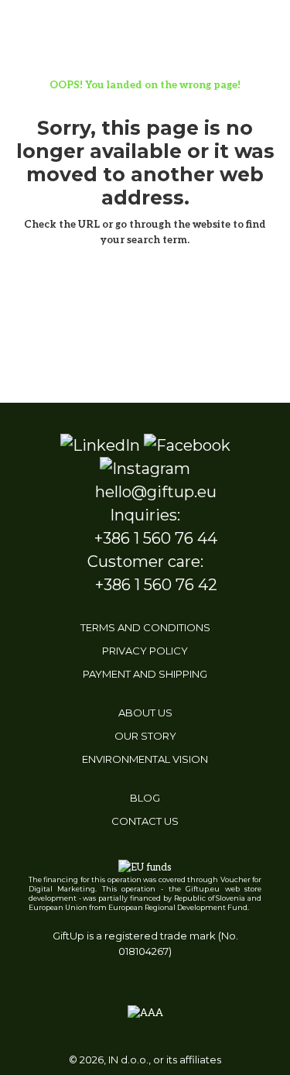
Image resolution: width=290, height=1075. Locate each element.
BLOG (145, 798)
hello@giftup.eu (156, 492)
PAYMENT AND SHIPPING (145, 674)
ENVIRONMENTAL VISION (145, 759)
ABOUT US (145, 712)
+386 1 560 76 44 (155, 538)
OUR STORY (145, 736)
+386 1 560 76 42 (156, 584)
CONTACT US (145, 821)
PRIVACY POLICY (145, 650)
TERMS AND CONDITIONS (145, 627)
